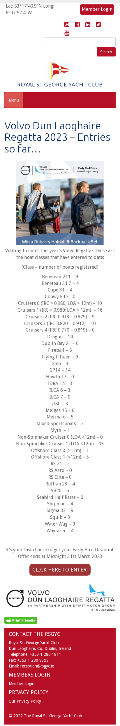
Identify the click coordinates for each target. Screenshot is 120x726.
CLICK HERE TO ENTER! (60, 570)
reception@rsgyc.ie (37, 666)
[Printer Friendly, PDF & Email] (20, 619)
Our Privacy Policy (25, 701)
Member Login (97, 9)
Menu (14, 100)
